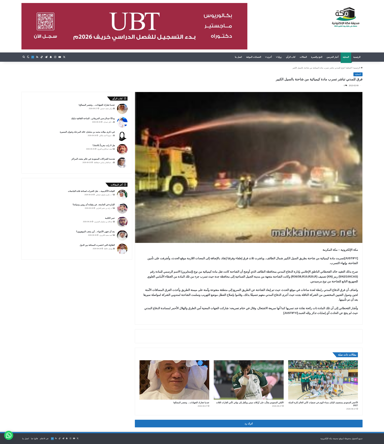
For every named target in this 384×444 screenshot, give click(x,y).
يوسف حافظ (108, 248)
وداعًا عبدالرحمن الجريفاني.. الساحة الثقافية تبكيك (93, 118)
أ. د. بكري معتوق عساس (104, 195)
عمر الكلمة (110, 218)
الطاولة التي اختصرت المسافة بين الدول (97, 245)
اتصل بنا (238, 57)
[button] (8, 435)
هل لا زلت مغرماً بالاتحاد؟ (104, 145)
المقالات (303, 57)
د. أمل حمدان (108, 122)
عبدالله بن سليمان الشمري (103, 222)
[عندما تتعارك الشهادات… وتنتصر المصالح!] (174, 379)
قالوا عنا (34, 438)
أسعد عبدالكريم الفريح (105, 149)
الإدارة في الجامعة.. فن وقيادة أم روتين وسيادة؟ (94, 204)
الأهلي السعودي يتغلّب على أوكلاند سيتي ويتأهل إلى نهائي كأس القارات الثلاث (250, 402)
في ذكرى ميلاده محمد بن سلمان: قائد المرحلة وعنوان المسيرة (87, 132)
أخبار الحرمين (333, 57)
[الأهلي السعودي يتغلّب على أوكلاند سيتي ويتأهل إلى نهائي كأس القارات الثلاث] (249, 379)
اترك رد (249, 423)
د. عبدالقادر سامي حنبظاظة (103, 162)
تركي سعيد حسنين (106, 108)
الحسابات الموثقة (253, 57)
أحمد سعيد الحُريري (106, 235)
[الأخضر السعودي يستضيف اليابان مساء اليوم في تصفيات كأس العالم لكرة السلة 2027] (323, 379)
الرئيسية (356, 57)
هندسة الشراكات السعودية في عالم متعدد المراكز (93, 159)
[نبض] (32, 57)
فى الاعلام (44, 438)
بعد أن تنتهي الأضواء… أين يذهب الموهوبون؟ (95, 231)
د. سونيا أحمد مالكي (106, 135)
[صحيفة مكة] (346, 17)
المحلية (346, 57)
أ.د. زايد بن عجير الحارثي (104, 208)
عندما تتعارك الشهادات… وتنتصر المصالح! (191, 402)
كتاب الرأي (291, 57)
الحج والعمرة (316, 57)
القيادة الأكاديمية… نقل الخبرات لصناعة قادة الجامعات (91, 191)
